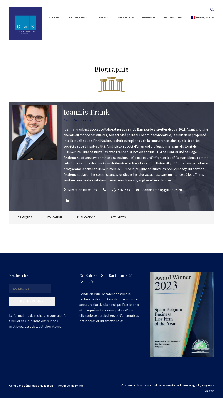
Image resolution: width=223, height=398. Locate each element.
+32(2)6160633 (119, 189)
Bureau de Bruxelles (82, 189)
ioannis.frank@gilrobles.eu (162, 189)
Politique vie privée (71, 386)
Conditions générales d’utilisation (31, 386)
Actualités (173, 17)
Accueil (54, 17)
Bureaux (149, 17)
